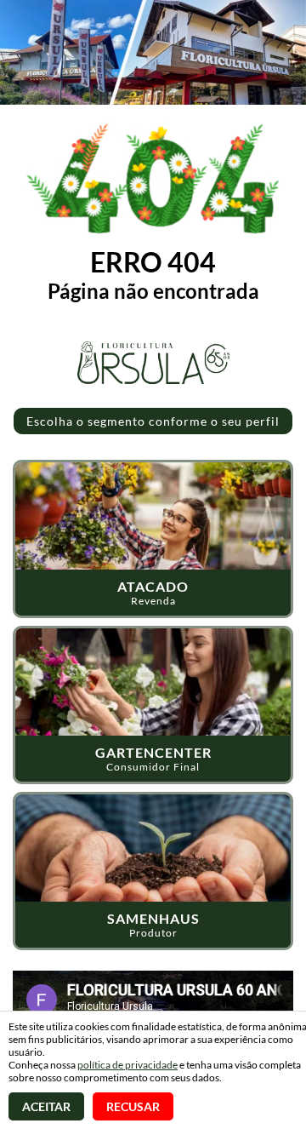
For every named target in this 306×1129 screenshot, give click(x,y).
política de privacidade (127, 1064)
